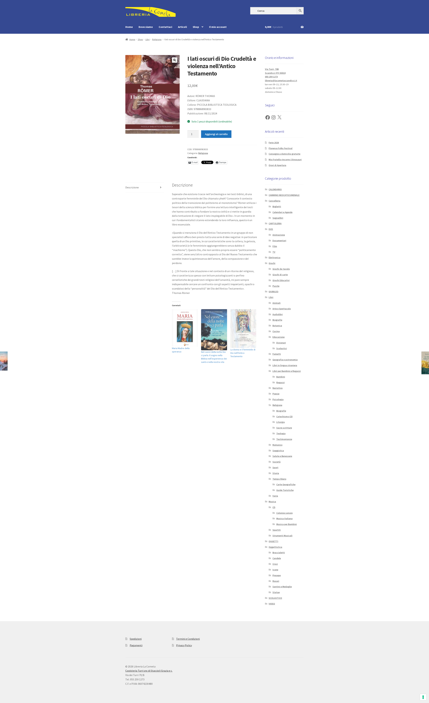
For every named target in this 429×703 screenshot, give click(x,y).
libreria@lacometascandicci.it (281, 80)
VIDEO (272, 603)
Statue (276, 592)
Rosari (275, 581)
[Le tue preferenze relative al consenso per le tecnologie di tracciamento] (423, 697)
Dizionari (281, 342)
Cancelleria (274, 200)
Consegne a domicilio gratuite (284, 153)
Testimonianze (284, 439)
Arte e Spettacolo (281, 308)
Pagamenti (136, 645)
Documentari (279, 240)
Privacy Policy (184, 645)
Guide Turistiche (285, 490)
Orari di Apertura (277, 165)
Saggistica (278, 450)
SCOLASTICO (275, 598)
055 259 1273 (271, 76)
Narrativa (277, 387)
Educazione (278, 337)
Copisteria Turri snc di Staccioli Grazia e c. (148, 670)
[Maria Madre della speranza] (185, 328)
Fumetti (276, 353)
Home (129, 27)
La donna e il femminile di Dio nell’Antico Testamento (242, 353)
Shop (196, 27)
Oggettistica (275, 547)
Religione (157, 39)
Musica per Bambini (286, 524)
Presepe (276, 575)
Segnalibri (277, 217)
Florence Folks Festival (280, 148)
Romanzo (277, 444)
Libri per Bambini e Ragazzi (286, 371)
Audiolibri (277, 314)
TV (273, 251)
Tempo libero (279, 478)
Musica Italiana (284, 518)
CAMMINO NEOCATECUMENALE (284, 195)
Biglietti (276, 206)
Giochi (272, 263)
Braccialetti (278, 552)
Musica (272, 501)
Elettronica (274, 257)
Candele (276, 558)
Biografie (277, 319)
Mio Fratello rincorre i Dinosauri (285, 159)
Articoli (182, 27)
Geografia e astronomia (285, 359)
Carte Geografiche (285, 484)
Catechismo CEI (284, 416)
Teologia (281, 433)
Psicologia (278, 399)
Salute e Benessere (282, 456)
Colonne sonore (284, 512)
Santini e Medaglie (282, 586)
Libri (147, 39)
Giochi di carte (280, 274)
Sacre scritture (284, 427)
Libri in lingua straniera (284, 365)
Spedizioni (136, 638)
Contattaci (165, 27)
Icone (275, 569)
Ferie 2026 (274, 142)
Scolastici (281, 348)
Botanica (277, 325)
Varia (275, 495)
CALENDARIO (275, 189)
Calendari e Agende (282, 212)
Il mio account (218, 27)
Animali (276, 302)
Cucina (276, 331)
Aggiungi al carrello (216, 134)
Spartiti (276, 529)
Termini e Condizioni (188, 638)
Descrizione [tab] (132, 187)
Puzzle (275, 286)
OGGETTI (273, 541)
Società (276, 461)
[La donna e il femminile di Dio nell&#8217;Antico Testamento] (243, 328)
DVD (271, 229)
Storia (275, 473)
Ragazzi (280, 382)
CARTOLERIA (275, 223)
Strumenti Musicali (282, 535)
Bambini (280, 376)
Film (274, 246)
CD (273, 507)
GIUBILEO (273, 291)
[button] (174, 60)
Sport (275, 467)
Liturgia (280, 422)
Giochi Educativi (281, 280)
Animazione (278, 234)
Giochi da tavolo (281, 268)
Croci (275, 563)
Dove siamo (146, 27)
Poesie (275, 393)
